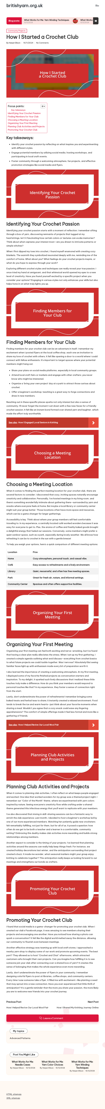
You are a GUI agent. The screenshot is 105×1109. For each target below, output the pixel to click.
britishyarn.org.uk (24, 5)
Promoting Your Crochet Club (22, 130)
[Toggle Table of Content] (42, 106)
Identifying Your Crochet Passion (24, 113)
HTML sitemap (14, 1094)
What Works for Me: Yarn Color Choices (52, 1063)
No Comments (42, 43)
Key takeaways (18, 110)
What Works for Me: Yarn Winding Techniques (27, 20)
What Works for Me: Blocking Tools (78, 20)
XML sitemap (13, 1098)
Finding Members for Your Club (23, 116)
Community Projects (16, 31)
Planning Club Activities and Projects (26, 126)
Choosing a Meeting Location (23, 120)
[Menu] (97, 5)
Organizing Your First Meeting (22, 123)
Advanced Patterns (20, 1038)
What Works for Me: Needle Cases (23, 1063)
